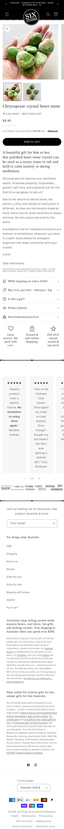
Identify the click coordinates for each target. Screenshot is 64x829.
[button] (7, 14)
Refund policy (29, 816)
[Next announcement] (57, 4)
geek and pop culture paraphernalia (39, 713)
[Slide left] (24, 478)
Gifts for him (14, 584)
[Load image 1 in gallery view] (12, 92)
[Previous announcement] (6, 4)
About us (12, 561)
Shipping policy (43, 821)
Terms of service (24, 821)
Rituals (11, 569)
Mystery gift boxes (18, 592)
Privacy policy (46, 816)
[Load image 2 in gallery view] (32, 92)
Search (11, 599)
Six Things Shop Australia (30, 812)
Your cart (12, 607)
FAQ (9, 546)
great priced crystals (38, 716)
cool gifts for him (32, 719)
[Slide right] (39, 478)
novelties (21, 655)
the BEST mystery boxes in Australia (25, 753)
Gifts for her (14, 576)
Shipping (12, 553)
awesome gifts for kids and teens (31, 723)
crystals (45, 655)
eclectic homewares (16, 716)
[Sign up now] (53, 523)
